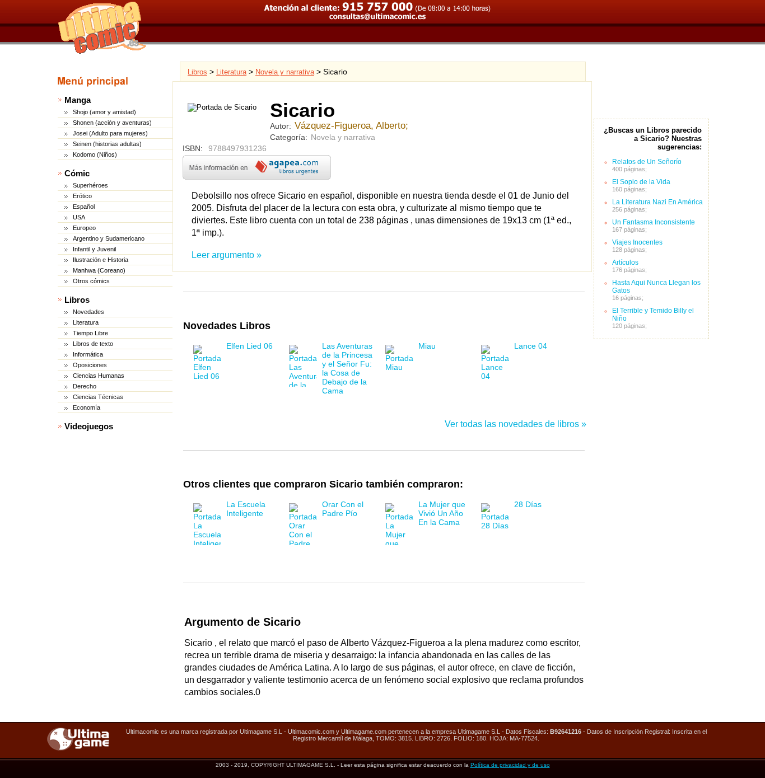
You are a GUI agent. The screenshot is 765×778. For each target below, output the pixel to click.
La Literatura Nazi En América (657, 202)
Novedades (88, 311)
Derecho (84, 386)
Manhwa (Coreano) (99, 270)
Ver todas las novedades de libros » (515, 424)
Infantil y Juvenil (94, 249)
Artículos (625, 262)
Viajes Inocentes (637, 242)
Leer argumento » (227, 255)
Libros (77, 299)
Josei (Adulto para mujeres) (110, 133)
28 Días (528, 504)
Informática (88, 354)
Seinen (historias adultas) (107, 143)
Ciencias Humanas (98, 375)
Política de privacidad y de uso (510, 765)
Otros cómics (91, 281)
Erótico (82, 196)
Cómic (77, 173)
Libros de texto (93, 343)
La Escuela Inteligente (245, 509)
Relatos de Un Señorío (647, 162)
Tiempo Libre (90, 333)
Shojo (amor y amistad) (104, 112)
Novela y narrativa (284, 72)
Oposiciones (90, 365)
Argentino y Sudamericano (108, 238)
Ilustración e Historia (100, 259)
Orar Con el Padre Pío (342, 509)
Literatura (86, 322)
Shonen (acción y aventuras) (112, 122)
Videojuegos (88, 426)
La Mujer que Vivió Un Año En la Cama (441, 513)
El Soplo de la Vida (641, 182)
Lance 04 (530, 345)
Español (84, 206)
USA (79, 217)
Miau (427, 345)
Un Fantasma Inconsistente (653, 222)
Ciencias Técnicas (98, 396)
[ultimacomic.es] (102, 27)
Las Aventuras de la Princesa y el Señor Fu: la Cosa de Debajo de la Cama (347, 368)
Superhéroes (90, 185)
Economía (86, 407)
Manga (77, 100)
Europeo (84, 227)
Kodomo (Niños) (95, 154)
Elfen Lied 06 (249, 345)
